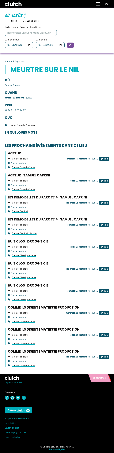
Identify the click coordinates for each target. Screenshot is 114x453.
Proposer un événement (17, 418)
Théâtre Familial (20, 211)
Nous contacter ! (13, 436)
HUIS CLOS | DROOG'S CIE (28, 241)
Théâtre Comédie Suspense (22, 124)
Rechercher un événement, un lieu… (23, 27)
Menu (105, 3)
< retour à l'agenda (14, 61)
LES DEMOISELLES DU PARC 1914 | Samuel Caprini (47, 197)
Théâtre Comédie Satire (23, 167)
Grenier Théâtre (20, 158)
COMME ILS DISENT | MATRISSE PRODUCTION (44, 307)
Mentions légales (57, 449)
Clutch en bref (12, 427)
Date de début (12, 39)
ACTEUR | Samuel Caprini (29, 175)
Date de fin (41, 39)
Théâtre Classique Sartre (24, 255)
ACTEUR (14, 153)
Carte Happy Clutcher (15, 432)
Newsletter (10, 423)
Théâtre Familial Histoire (24, 233)
